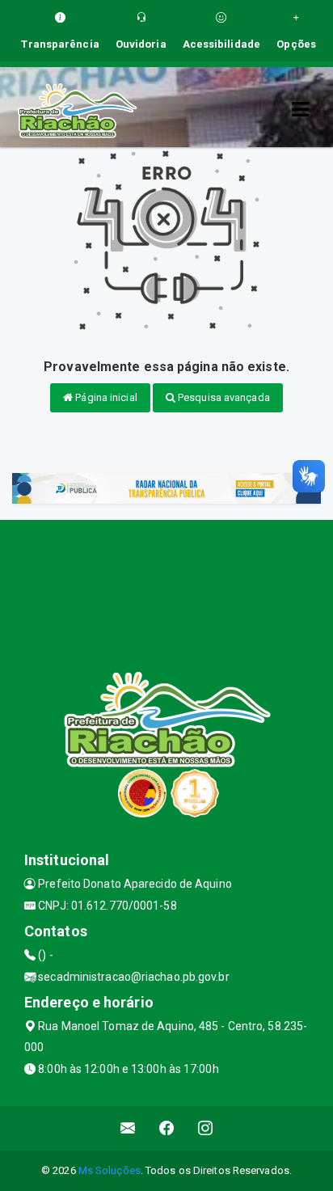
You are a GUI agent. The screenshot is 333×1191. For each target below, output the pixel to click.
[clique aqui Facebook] (167, 1128)
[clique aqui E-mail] (128, 1128)
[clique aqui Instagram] (206, 1128)
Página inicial (105, 397)
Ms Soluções (109, 1170)
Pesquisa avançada (222, 397)
